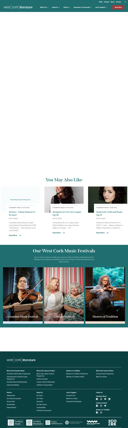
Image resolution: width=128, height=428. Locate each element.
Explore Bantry (11, 407)
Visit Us (65, 7)
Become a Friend (71, 398)
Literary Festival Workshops (46, 382)
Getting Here (11, 395)
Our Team (40, 398)
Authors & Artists (42, 379)
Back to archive (83, 157)
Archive (118, 2)
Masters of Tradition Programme (77, 374)
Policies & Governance (44, 410)
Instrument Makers (13, 385)
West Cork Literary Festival (46, 371)
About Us (55, 7)
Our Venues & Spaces (14, 398)
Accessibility (11, 404)
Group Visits (11, 401)
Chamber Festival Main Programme (18, 374)
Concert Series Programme (105, 374)
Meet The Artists (101, 377)
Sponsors (40, 401)
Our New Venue (42, 404)
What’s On (43, 7)
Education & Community (82, 7)
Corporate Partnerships (73, 401)
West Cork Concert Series (104, 371)
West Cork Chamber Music (16, 371)
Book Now (118, 7)
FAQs (101, 2)
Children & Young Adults (44, 385)
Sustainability (41, 407)
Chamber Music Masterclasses (17, 382)
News (112, 2)
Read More (13, 235)
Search (125, 2)
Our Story (40, 395)
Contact (106, 2)
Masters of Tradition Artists (75, 377)
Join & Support (100, 7)
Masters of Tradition (73, 371)
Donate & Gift (70, 395)
